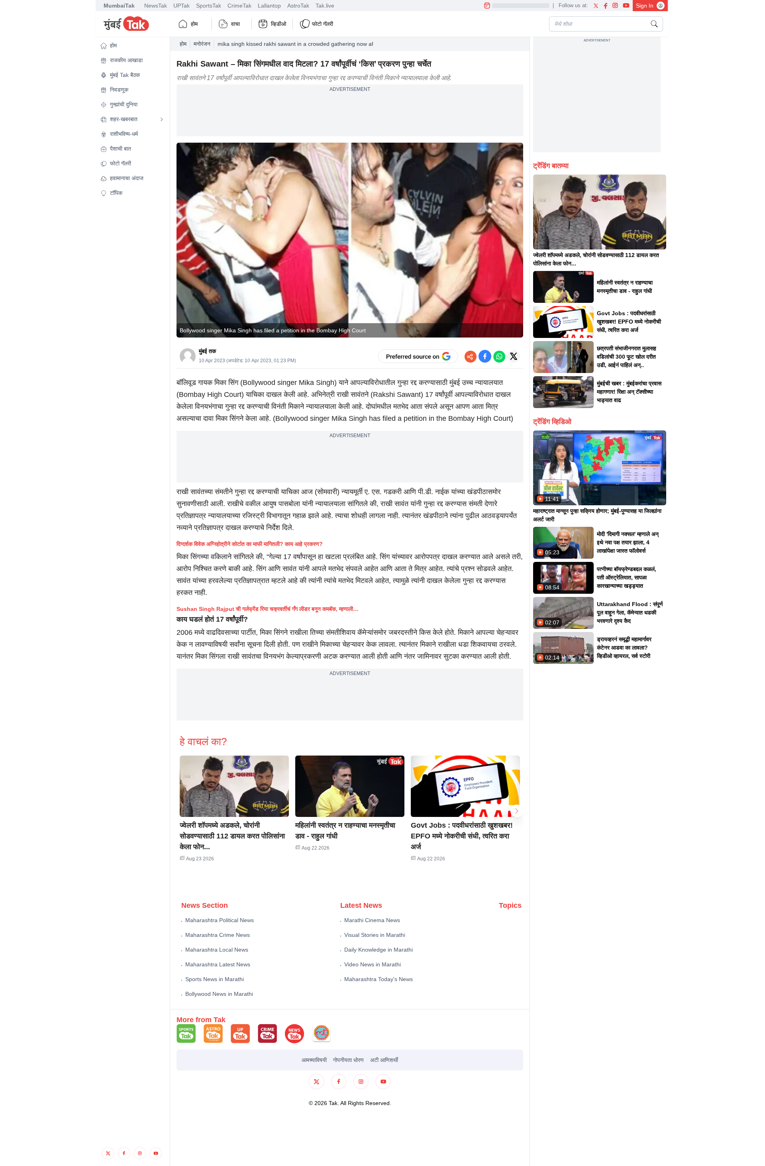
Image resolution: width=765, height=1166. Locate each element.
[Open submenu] (162, 120)
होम (194, 24)
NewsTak (155, 5)
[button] (132, 45)
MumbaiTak (119, 5)
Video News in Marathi (372, 964)
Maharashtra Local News (216, 949)
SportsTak (208, 5)
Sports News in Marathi (214, 979)
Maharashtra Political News (219, 920)
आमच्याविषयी (314, 1060)
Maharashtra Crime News (217, 935)
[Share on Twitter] (513, 356)
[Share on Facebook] (485, 356)
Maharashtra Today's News (378, 979)
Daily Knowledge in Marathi (378, 949)
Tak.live (325, 5)
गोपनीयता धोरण (348, 1060)
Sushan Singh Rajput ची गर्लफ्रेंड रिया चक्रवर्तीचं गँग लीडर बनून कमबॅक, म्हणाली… (268, 609)
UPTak (181, 5)
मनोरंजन (202, 44)
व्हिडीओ (278, 24)
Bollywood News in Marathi (219, 994)
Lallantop (269, 5)
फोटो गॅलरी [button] (322, 24)
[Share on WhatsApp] (499, 356)
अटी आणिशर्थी (384, 1060)
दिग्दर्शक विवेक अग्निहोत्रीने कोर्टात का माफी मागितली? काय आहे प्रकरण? (250, 544)
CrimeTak (239, 5)
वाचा (235, 24)
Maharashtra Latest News (217, 964)
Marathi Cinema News (372, 920)
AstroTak (298, 5)
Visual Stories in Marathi (374, 935)
